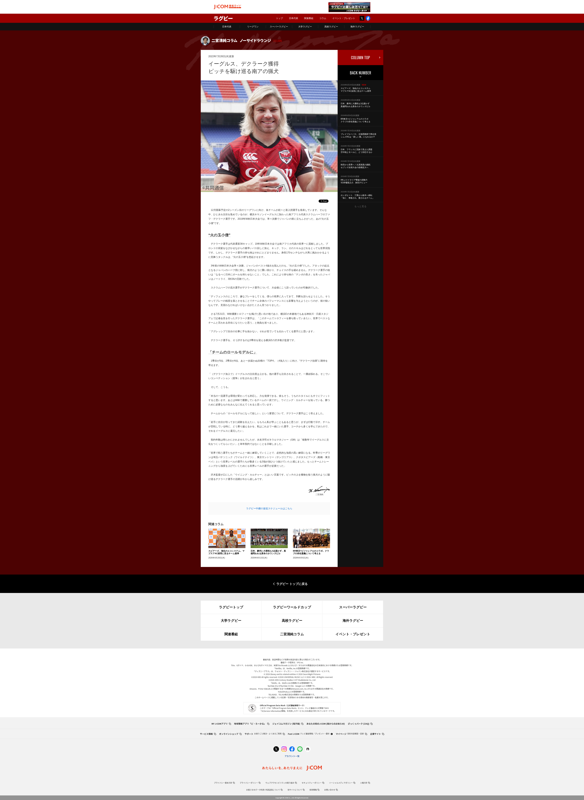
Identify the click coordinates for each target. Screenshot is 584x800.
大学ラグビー (305, 26)
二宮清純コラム (292, 634)
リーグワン (253, 26)
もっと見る (360, 206)
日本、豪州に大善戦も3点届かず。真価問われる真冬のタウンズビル (268, 552)
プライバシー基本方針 (223, 782)
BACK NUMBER (360, 72)
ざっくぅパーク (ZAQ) (358, 723)
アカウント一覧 (292, 756)
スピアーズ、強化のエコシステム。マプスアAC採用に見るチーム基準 (226, 552)
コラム (322, 18)
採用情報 (313, 789)
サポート (263, 733)
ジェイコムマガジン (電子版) (286, 723)
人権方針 (363, 782)
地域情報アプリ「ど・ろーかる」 (250, 723)
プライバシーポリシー (249, 782)
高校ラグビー (331, 26)
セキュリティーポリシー (312, 782)
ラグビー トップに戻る (292, 584)
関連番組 (308, 18)
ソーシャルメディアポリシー (341, 782)
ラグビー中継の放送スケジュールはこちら (269, 508)
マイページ (350, 733)
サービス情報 (206, 733)
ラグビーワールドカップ (292, 607)
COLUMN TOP (360, 57)
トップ (279, 18)
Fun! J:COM (308, 733)
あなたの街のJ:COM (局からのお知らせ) (325, 723)
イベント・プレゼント (343, 18)
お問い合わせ (329, 789)
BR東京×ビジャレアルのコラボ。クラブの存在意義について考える (311, 552)
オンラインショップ (228, 733)
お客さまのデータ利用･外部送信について (263, 789)
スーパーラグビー (279, 26)
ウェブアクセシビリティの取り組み (279, 782)
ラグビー (223, 18)
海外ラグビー (357, 26)
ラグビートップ (231, 607)
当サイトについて (294, 789)
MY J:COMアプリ (220, 723)
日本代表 (293, 18)
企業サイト (375, 733)
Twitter (362, 18)
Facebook (368, 18)
